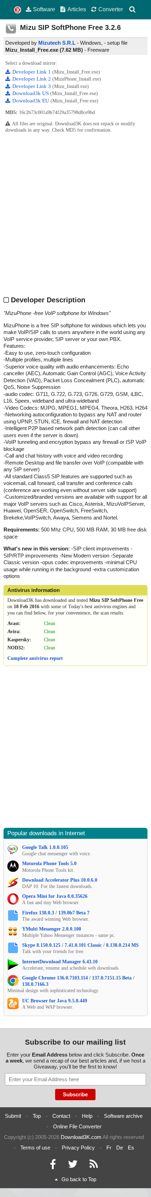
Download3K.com (81, 1137)
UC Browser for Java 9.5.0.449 (54, 1000)
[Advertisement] (75, 214)
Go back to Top (78, 1179)
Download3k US (31, 93)
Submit (13, 1116)
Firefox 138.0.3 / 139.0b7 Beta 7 (56, 912)
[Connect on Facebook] (52, 1166)
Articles (76, 9)
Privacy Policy (78, 1148)
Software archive (123, 1116)
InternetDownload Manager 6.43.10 (60, 961)
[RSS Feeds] (93, 1166)
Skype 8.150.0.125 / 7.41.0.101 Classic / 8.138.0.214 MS (80, 945)
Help (87, 1116)
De (119, 1148)
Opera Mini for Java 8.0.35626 (54, 896)
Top (37, 1116)
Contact (61, 1116)
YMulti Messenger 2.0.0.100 (51, 929)
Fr (108, 1148)
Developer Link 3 (32, 86)
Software (44, 9)
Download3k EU (31, 100)
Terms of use (35, 1148)
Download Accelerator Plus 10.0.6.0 (59, 880)
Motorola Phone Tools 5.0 (49, 863)
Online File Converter (77, 1126)
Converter (110, 9)
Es (131, 1148)
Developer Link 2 (32, 79)
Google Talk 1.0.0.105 (45, 847)
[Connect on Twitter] (72, 1166)
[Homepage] (17, 10)
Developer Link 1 (32, 72)
